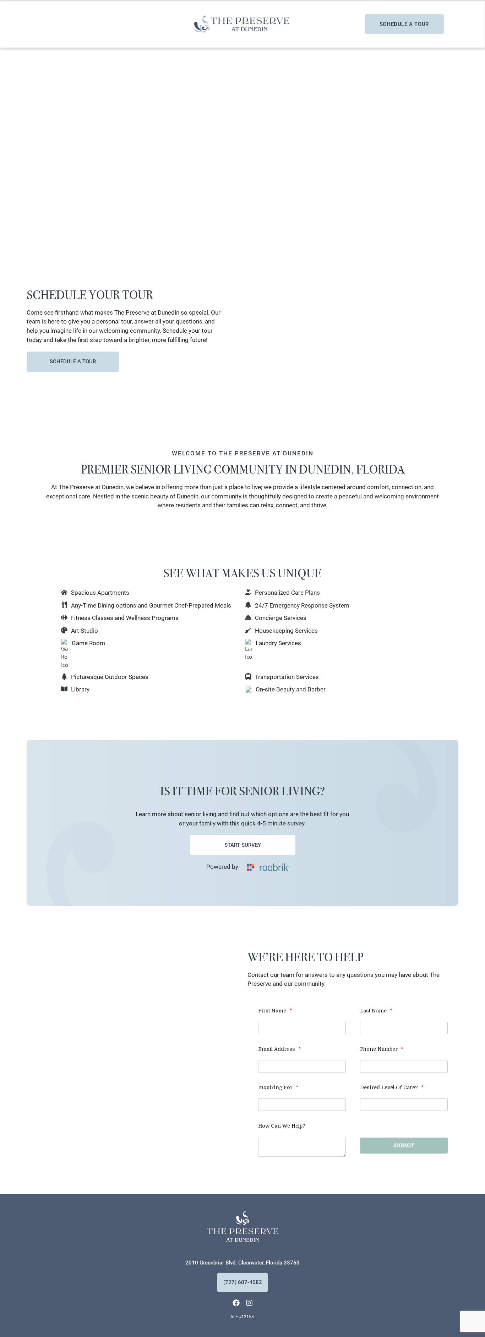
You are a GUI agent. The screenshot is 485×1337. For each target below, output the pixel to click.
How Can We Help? (281, 1126)
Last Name (376, 1011)
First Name (275, 1011)
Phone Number (381, 1049)
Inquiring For (278, 1087)
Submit (403, 1145)
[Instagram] (249, 1302)
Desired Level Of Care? (392, 1087)
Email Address (279, 1049)
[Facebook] (236, 1302)
